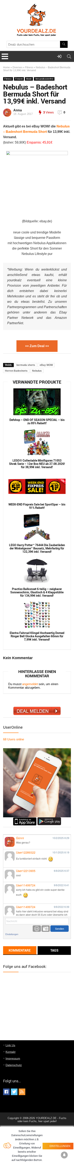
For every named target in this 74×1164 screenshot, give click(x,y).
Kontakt (10, 1051)
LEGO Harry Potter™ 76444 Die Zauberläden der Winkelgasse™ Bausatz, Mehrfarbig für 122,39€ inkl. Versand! (37, 548)
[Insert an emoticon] (37, 928)
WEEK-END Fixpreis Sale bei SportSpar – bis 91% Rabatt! (36, 506)
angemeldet (30, 684)
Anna (17, 110)
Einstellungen (11, 934)
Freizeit (19, 79)
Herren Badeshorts (16, 370)
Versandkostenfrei (44, 79)
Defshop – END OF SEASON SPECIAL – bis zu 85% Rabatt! (37, 421)
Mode (29, 79)
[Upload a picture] (46, 928)
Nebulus (37, 370)
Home (6, 67)
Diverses (17, 67)
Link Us (10, 1045)
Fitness (29, 67)
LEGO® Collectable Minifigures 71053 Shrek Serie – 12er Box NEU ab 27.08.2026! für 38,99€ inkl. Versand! (37, 464)
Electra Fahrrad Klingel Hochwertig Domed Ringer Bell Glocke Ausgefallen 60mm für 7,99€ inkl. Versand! (37, 636)
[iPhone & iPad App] (25, 819)
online (13, 739)
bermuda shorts (25, 365)
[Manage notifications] (64, 1155)
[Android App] (49, 819)
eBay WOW (46, 365)
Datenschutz (14, 1065)
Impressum (13, 1058)
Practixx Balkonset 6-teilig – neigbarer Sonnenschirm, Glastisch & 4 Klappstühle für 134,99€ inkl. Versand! (37, 592)
